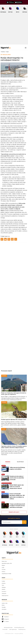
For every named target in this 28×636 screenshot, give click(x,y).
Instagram (6, 619)
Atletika (3, 589)
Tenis (3, 585)
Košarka (3, 583)
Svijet (7, 51)
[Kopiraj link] (15, 239)
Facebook (6, 616)
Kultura (3, 571)
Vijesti (4, 557)
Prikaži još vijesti (14, 512)
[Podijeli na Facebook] (2, 239)
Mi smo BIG (5, 629)
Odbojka (4, 587)
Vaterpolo (4, 593)
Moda (3, 605)
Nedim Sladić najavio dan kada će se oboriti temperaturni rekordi (17, 486)
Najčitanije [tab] (20, 461)
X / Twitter (6, 621)
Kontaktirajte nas (21, 629)
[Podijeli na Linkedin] (5, 239)
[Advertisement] (14, 29)
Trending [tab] (7, 461)
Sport (3, 577)
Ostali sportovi (5, 595)
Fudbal (3, 581)
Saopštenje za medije (6, 573)
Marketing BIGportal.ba (19, 627)
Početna (3, 51)
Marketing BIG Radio (8, 627)
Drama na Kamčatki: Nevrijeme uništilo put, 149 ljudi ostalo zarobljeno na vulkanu (17, 496)
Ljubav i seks (4, 603)
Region (3, 565)
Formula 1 (4, 591)
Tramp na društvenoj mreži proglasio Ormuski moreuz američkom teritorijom (17, 505)
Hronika (3, 569)
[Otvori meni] (25, 47)
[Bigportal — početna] (6, 48)
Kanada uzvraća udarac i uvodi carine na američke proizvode (17, 477)
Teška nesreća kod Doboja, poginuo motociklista (17, 468)
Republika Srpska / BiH (7, 563)
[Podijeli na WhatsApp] (12, 239)
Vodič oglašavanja (13, 629)
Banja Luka (4, 561)
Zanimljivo (4, 609)
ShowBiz (4, 607)
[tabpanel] (14, 489)
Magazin (4, 599)
